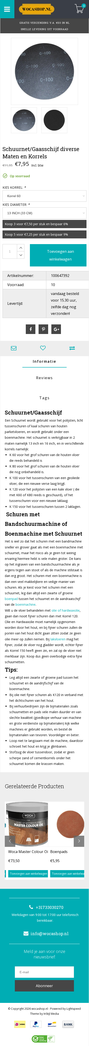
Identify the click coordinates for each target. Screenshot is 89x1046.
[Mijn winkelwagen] (79, 9)
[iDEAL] (20, 1024)
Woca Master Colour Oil (28, 851)
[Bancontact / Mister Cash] (52, 1024)
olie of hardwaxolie (66, 610)
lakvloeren (57, 639)
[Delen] (30, 329)
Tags (44, 397)
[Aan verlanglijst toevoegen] (44, 348)
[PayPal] (36, 1024)
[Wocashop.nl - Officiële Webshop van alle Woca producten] (41, 9)
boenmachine (26, 604)
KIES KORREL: (14, 187)
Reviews (44, 377)
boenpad (11, 599)
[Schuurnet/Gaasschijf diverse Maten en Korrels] (44, 71)
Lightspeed (73, 1009)
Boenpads (59, 851)
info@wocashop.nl (50, 933)
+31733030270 (49, 907)
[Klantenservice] (14, 348)
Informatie (44, 361)
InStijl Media (51, 1014)
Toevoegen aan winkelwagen (28, 874)
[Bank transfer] (68, 1024)
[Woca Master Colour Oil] (28, 824)
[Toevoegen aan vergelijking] (73, 348)
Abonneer (44, 985)
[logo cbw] (43, 1039)
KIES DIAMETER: (16, 204)
